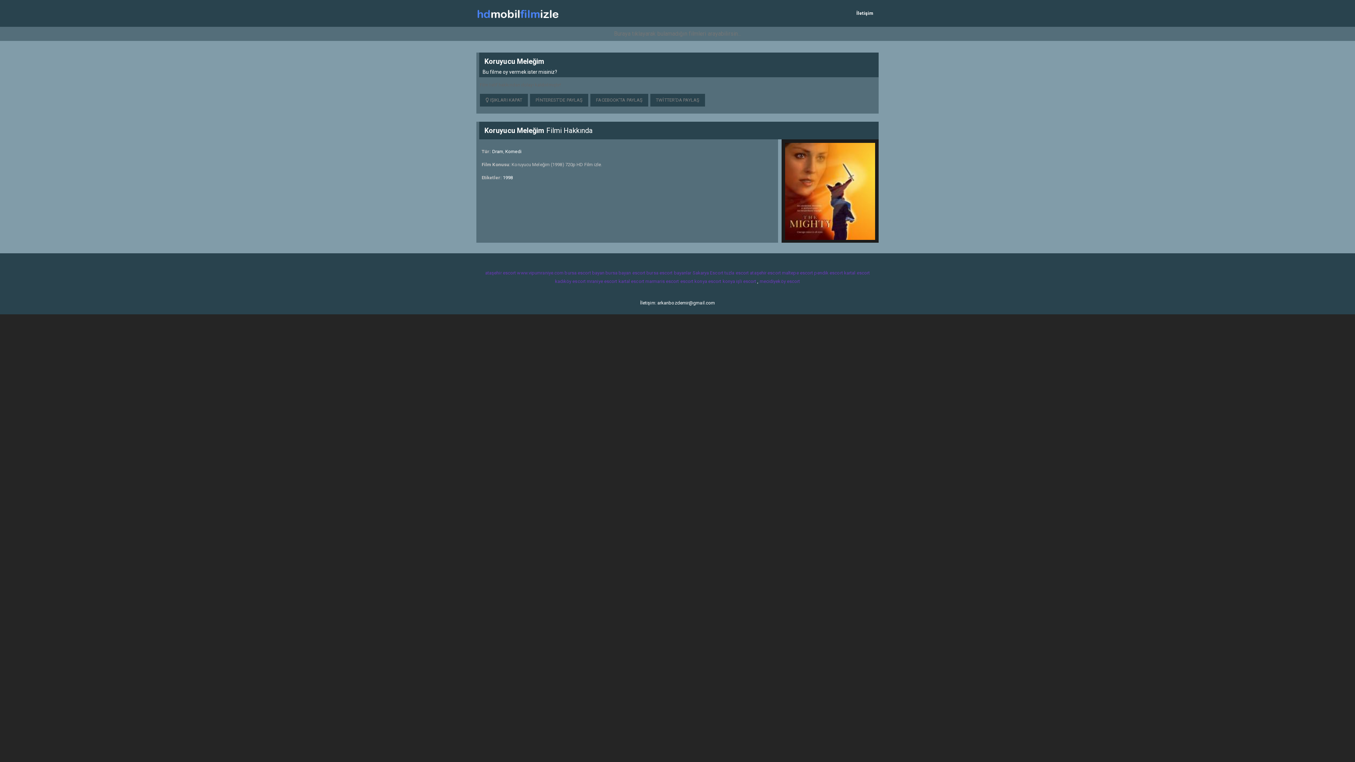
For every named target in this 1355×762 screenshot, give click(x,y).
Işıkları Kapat (506, 100)
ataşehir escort (500, 273)
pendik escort (828, 273)
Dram (497, 151)
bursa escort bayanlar (668, 273)
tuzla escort (736, 273)
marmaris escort (662, 281)
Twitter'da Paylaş (677, 100)
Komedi (513, 151)
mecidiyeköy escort (780, 281)
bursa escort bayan (584, 273)
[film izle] (518, 13)
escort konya (693, 281)
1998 (508, 177)
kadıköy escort (570, 281)
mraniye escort (602, 281)
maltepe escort (797, 273)
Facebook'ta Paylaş (619, 100)
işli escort (746, 281)
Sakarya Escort (708, 273)
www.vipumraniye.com (540, 273)
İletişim (864, 13)
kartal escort (857, 273)
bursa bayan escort (625, 273)
